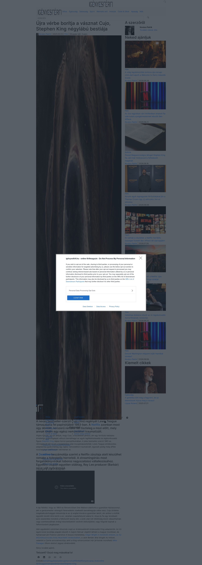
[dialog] (101, 282)
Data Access (101, 306)
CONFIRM (78, 298)
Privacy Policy (114, 306)
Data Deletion (88, 306)
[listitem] (101, 290)
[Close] (141, 259)
